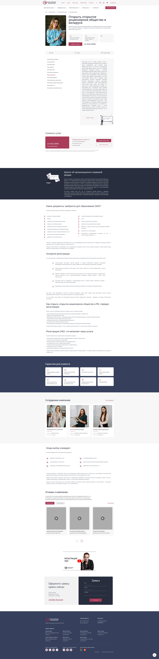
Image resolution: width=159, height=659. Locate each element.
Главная (45, 12)
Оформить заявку (75, 44)
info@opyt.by (113, 2)
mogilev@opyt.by (83, 634)
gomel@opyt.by (101, 634)
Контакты (91, 2)
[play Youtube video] (79, 561)
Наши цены (75, 2)
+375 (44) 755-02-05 (111, 7)
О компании (95, 7)
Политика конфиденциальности (108, 651)
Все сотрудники (110, 400)
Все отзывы (111, 503)
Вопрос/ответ (83, 2)
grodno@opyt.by (83, 640)
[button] (81, 541)
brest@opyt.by (65, 640)
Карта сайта (97, 651)
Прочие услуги (52, 12)
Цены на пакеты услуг (103, 144)
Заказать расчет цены (104, 140)
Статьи (62, 2)
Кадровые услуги (61, 7)
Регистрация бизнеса (62, 12)
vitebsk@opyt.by (66, 634)
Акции (68, 2)
